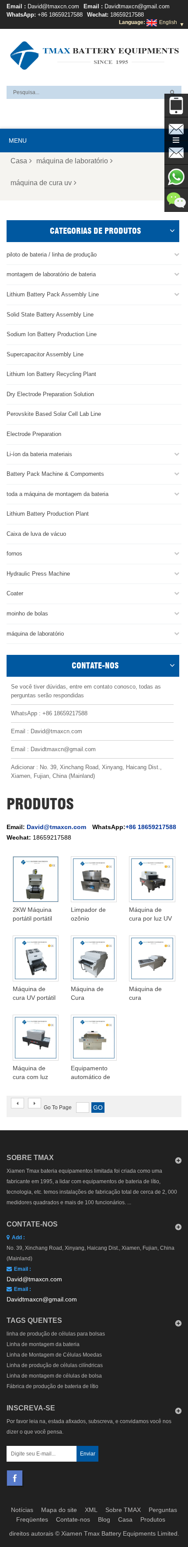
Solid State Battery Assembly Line (50, 314)
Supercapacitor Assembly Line (45, 354)
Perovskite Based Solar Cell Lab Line (54, 414)
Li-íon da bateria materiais (39, 454)
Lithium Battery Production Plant (48, 513)
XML (91, 1509)
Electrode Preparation (34, 434)
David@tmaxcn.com (53, 6)
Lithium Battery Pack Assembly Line (53, 294)
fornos (14, 553)
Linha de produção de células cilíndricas (55, 1365)
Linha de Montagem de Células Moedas (54, 1355)
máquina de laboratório (72, 161)
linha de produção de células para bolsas (56, 1334)
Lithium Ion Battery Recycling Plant (51, 374)
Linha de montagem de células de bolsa (54, 1376)
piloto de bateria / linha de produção (52, 254)
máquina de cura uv (41, 182)
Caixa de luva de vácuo (36, 534)
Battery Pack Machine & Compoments (55, 474)
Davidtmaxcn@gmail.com (137, 6)
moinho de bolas (27, 613)
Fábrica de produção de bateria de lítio (52, 1386)
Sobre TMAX (123, 1509)
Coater (15, 593)
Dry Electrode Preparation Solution (50, 394)
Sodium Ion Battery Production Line (52, 334)
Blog (104, 1519)
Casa (18, 161)
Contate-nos (73, 1519)
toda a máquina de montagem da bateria (57, 494)
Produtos (152, 1519)
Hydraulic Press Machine (38, 573)
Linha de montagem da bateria (43, 1344)
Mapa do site (59, 1509)
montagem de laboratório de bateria (51, 274)
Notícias (22, 1509)
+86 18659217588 (60, 14)
